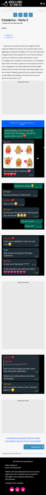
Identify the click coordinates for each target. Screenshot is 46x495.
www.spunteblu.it (26, 461)
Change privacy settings (14, 483)
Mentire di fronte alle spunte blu (13, 23)
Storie (4, 10)
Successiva (35, 447)
